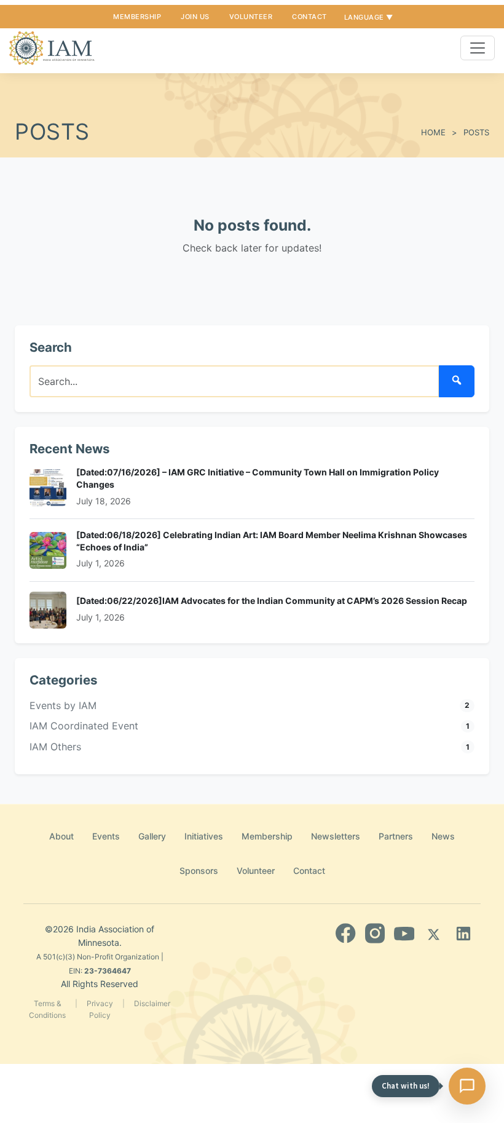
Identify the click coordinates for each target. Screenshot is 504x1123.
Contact (309, 16)
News (443, 836)
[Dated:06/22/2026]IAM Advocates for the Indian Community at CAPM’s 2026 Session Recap (271, 600)
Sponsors (198, 870)
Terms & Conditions (47, 1009)
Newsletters (335, 836)
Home (433, 132)
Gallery (152, 836)
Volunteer (251, 16)
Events (106, 836)
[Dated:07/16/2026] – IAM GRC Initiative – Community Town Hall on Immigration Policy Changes (257, 478)
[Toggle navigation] (477, 48)
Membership (137, 16)
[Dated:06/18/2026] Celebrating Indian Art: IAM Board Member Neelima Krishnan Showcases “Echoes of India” (271, 541)
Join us (195, 16)
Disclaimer (152, 1003)
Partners (396, 836)
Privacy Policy (100, 1009)
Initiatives (203, 836)
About (61, 836)
